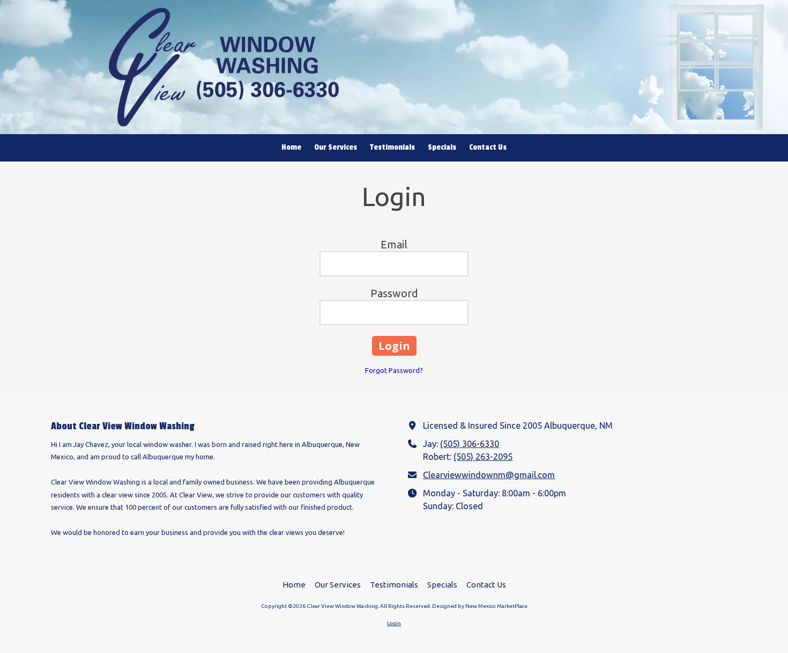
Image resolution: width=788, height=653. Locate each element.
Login (394, 623)
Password (394, 293)
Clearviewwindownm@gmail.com (489, 475)
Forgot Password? (394, 370)
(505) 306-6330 (469, 444)
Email (394, 244)
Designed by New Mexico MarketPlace (479, 606)
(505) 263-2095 (483, 456)
